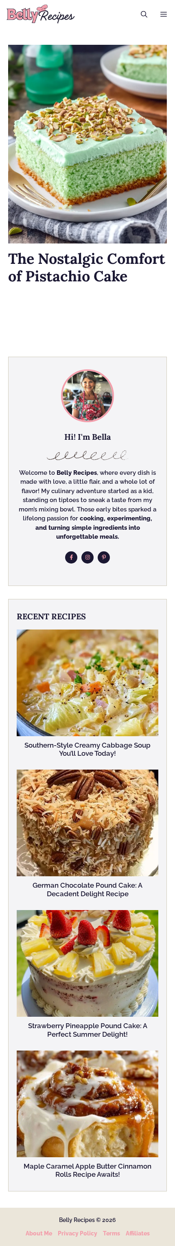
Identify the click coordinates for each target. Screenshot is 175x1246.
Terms (111, 1233)
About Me (39, 1233)
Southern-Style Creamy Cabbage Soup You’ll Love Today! (87, 749)
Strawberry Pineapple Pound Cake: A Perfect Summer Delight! (87, 1030)
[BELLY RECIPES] (40, 14)
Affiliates (138, 1233)
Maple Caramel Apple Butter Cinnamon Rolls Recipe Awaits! (87, 1170)
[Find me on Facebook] (71, 557)
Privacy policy (77, 1233)
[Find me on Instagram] (87, 557)
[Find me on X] (104, 557)
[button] (144, 14)
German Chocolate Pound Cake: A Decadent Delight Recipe (87, 889)
